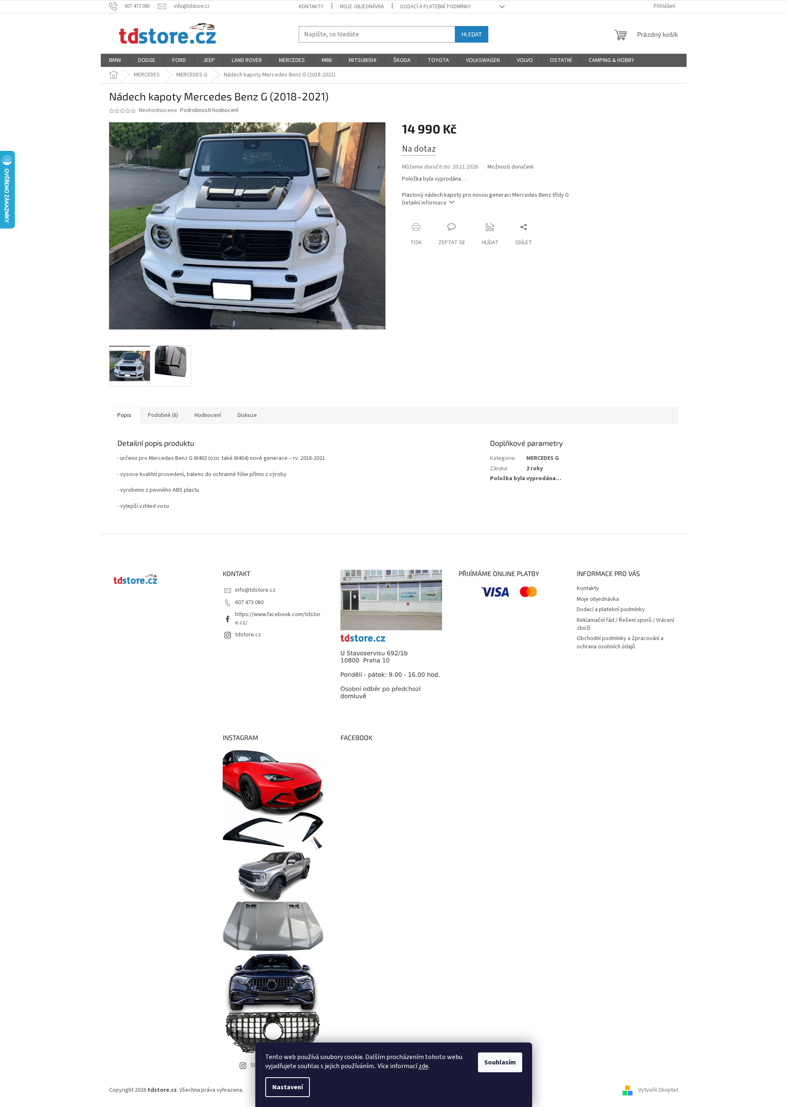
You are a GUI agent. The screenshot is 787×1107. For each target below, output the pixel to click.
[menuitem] (115, 60)
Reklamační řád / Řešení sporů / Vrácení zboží (625, 624)
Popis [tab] (124, 415)
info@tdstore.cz (255, 590)
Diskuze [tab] (247, 415)
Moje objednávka (362, 6)
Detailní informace (424, 203)
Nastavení (287, 1087)
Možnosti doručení (510, 167)
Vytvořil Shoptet (658, 1090)
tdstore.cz (248, 635)
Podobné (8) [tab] (163, 415)
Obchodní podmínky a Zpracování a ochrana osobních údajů (620, 642)
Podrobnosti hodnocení (209, 110)
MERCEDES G (542, 458)
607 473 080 (249, 602)
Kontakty (311, 6)
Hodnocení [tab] (208, 415)
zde (423, 1066)
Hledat (471, 34)
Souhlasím (500, 1062)
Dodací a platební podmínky (435, 6)
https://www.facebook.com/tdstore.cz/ (278, 618)
